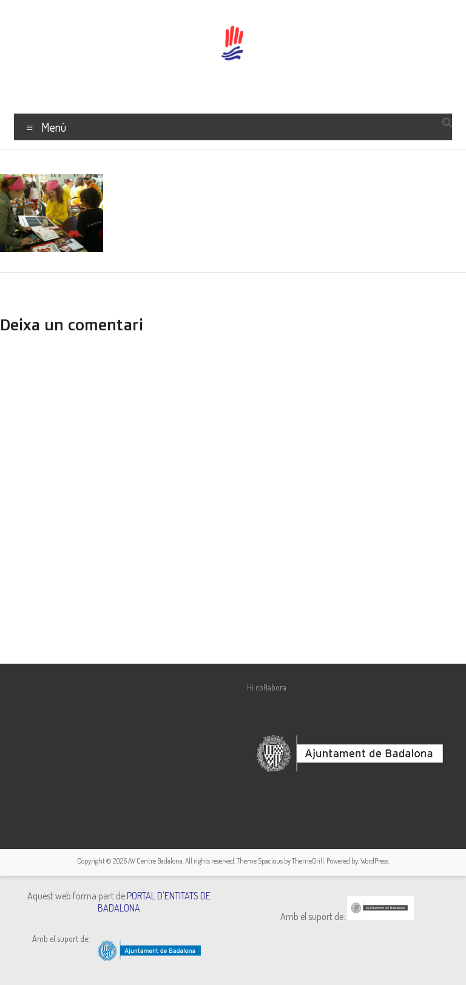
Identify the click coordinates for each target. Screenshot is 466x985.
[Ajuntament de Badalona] (380, 916)
